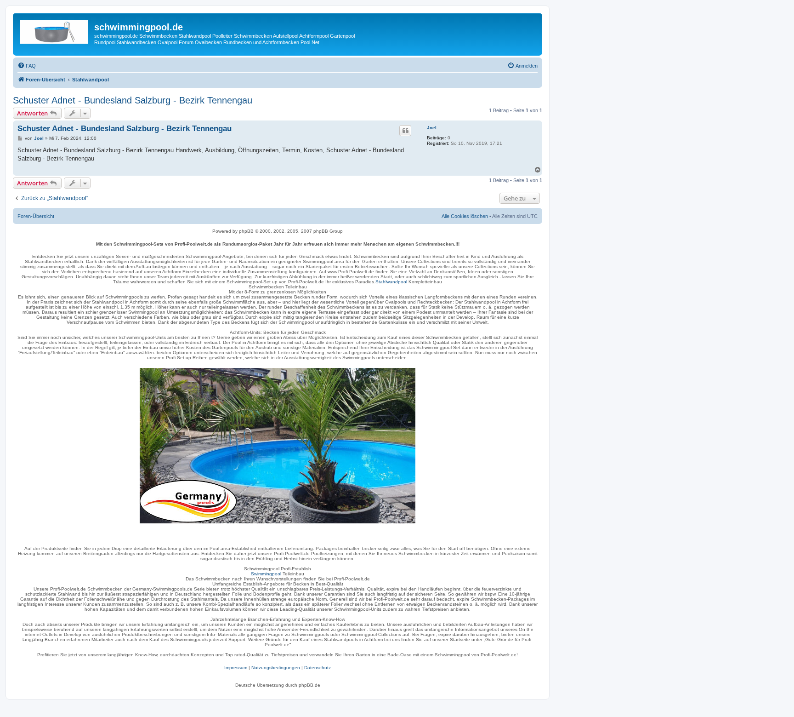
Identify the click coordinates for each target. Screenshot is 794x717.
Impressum (235, 667)
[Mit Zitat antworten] (405, 130)
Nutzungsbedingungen (275, 667)
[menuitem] (26, 65)
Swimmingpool (266, 573)
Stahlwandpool (391, 281)
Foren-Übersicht (35, 216)
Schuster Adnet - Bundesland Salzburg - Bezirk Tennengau (132, 100)
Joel (432, 127)
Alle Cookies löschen (465, 216)
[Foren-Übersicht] (54, 30)
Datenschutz (317, 667)
